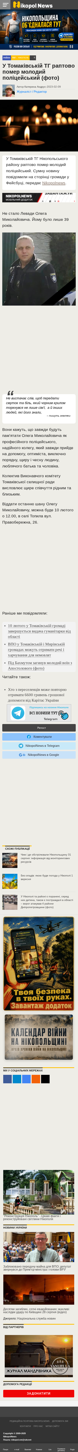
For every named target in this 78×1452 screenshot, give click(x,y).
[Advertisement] (39, 350)
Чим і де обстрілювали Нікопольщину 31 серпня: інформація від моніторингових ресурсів (46, 858)
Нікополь (23, 58)
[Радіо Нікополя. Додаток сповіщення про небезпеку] (38, 964)
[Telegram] (17, 1079)
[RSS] (36, 1079)
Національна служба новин (36, 1318)
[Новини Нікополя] (32, 4)
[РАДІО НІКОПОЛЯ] (39, 1037)
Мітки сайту (52, 1426)
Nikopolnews (53, 183)
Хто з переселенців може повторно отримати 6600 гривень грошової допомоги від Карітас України (37, 695)
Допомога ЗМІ (60, 1421)
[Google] (26, 1079)
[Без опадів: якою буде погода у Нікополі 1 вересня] (9, 881)
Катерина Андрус (35, 86)
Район (6, 58)
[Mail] (45, 1079)
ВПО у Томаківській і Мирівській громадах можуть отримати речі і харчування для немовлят (36, 649)
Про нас (38, 1426)
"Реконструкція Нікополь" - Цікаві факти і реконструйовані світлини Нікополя (32, 1217)
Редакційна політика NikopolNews (29, 1421)
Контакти (25, 1426)
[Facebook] (7, 1079)
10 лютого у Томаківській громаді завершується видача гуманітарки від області (39, 631)
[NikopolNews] (39, 713)
